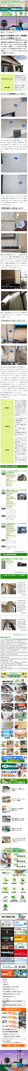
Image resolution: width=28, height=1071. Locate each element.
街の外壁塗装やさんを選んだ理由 (11, 986)
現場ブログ (8, 30)
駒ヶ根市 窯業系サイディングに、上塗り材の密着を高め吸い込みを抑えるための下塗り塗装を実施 (14, 644)
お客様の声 (5, 984)
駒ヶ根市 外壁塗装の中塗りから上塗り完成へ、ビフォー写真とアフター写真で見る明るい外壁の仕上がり (14, 641)
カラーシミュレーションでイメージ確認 (18, 799)
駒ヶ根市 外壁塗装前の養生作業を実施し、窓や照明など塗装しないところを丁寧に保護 (21, 625)
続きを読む (24, 594)
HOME (2, 30)
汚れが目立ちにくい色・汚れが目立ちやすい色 (18, 819)
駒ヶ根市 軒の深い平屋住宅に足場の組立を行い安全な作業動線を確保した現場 (14, 659)
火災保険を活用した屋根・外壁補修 (11, 1036)
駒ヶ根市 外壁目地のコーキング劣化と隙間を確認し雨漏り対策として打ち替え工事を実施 (14, 653)
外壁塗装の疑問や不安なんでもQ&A (11, 993)
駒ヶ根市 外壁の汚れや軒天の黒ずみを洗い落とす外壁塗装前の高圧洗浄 (14, 656)
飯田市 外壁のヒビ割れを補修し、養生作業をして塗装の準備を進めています (14, 666)
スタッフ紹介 (6, 998)
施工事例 (5, 979)
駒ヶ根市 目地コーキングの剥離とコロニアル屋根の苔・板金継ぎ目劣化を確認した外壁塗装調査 (13, 662)
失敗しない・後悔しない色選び (18, 789)
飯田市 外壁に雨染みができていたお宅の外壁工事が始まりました (14, 669)
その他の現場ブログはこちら (20, 634)
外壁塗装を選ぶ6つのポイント (10, 989)
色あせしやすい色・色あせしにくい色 (17, 829)
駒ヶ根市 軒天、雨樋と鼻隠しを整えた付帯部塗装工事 (14, 647)
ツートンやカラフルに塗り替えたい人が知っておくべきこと (18, 840)
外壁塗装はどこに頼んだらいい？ (11, 1034)
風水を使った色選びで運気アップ (18, 809)
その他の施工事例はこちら (20, 551)
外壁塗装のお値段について (9, 996)
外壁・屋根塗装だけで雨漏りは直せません (13, 991)
